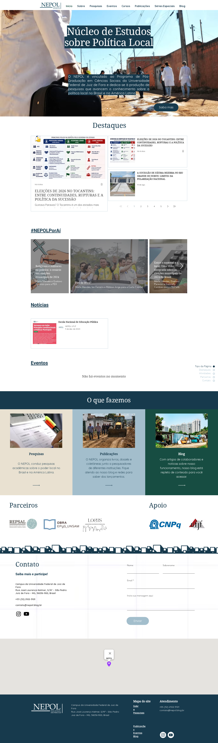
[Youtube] (26, 614)
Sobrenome (169, 565)
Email (129, 580)
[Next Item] (182, 266)
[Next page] (168, 206)
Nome (130, 565)
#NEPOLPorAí (46, 230)
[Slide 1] (107, 108)
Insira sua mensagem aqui (140, 595)
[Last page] (174, 206)
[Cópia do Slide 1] (110, 108)
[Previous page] (127, 206)
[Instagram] (18, 614)
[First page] (121, 206)
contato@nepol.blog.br (28, 605)
